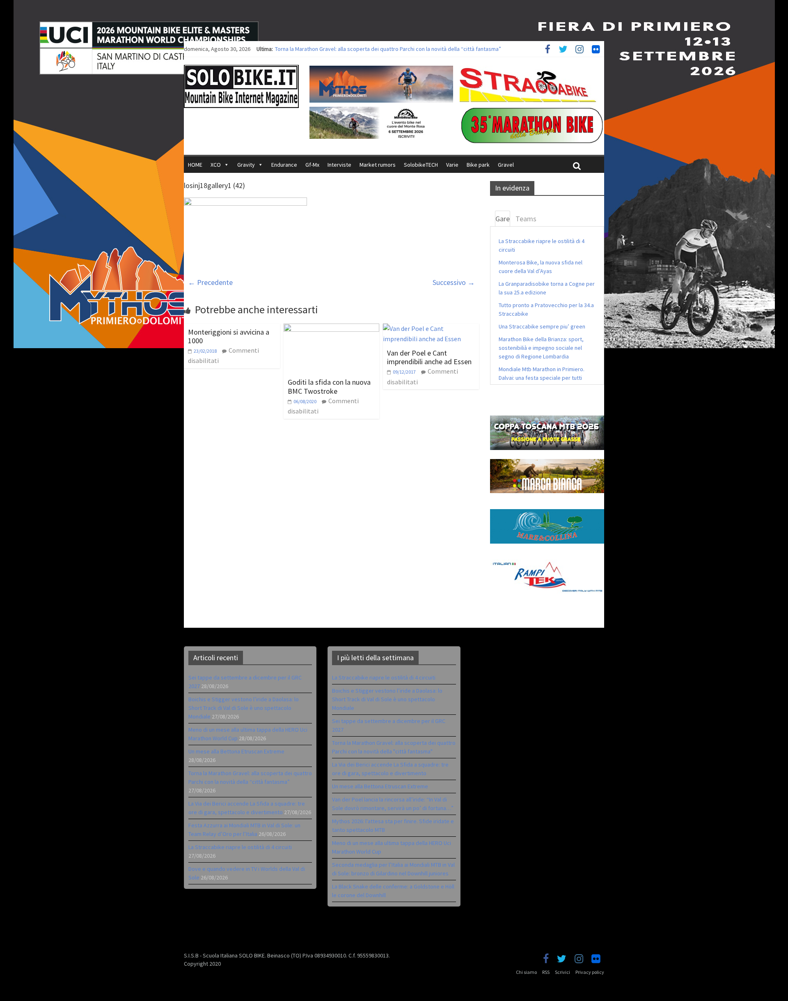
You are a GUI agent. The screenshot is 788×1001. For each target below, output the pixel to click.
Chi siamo (526, 972)
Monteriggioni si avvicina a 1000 (228, 336)
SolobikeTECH (421, 164)
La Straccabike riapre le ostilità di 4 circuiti (240, 847)
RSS (546, 972)
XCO (216, 164)
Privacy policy (589, 972)
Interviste (339, 164)
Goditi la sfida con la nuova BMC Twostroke (329, 386)
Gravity (246, 164)
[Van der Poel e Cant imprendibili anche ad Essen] (431, 328)
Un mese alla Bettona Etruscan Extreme (323, 49)
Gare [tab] (502, 218)
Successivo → (454, 282)
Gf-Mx (312, 164)
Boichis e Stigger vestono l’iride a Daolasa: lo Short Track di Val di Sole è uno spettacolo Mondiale (243, 708)
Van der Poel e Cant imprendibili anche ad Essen (429, 357)
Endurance (284, 164)
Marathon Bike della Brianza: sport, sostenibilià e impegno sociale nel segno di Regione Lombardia (541, 347)
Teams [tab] (525, 218)
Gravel (506, 164)
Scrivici (562, 972)
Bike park (478, 164)
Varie (452, 164)
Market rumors (378, 164)
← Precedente (210, 282)
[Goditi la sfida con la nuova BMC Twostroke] (332, 328)
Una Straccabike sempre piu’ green (542, 326)
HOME (195, 164)
